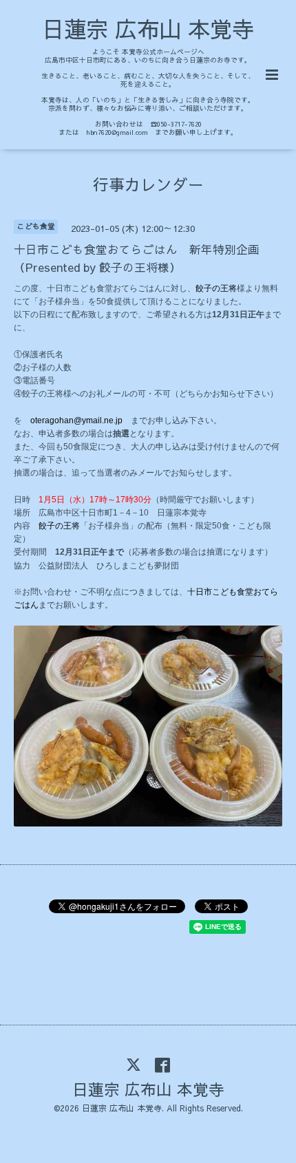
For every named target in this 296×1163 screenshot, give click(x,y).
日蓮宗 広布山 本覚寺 (148, 28)
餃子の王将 (216, 288)
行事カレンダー (148, 184)
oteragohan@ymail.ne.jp (76, 420)
